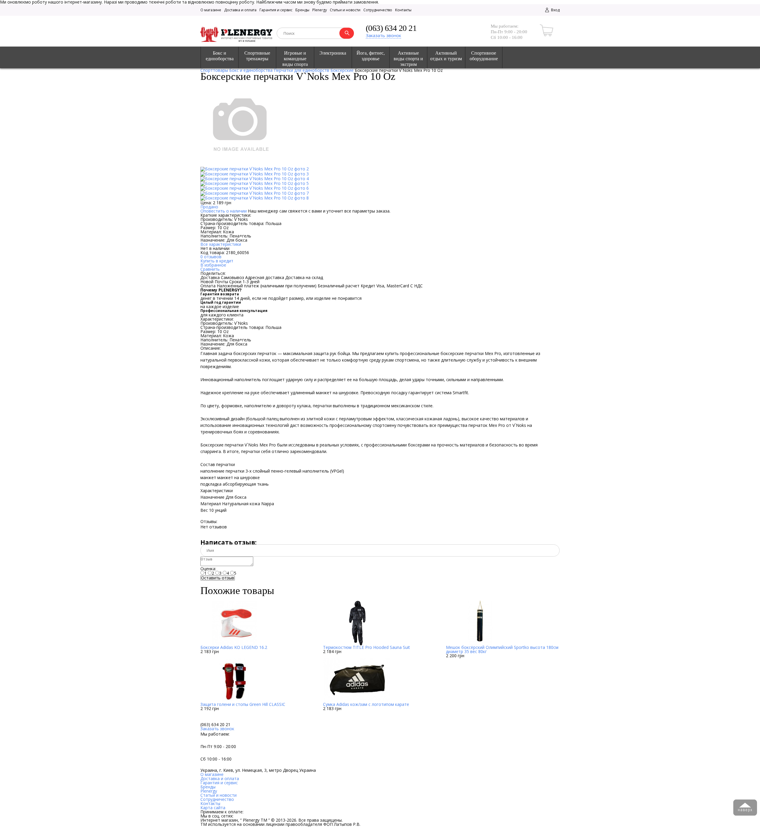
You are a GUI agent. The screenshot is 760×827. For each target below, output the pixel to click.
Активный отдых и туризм (446, 55)
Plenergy (319, 9)
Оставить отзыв (217, 578)
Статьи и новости (345, 9)
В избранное (213, 265)
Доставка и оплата (240, 9)
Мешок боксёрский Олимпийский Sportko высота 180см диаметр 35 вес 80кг (502, 649)
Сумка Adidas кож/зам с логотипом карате (366, 704)
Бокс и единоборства (220, 55)
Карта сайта (212, 807)
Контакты (403, 9)
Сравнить (210, 269)
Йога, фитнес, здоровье (371, 55)
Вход (555, 9)
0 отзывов (210, 256)
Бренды (302, 9)
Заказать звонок (383, 35)
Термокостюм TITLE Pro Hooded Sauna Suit (366, 647)
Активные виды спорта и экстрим (408, 58)
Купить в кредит (216, 261)
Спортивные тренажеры (257, 55)
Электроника (332, 53)
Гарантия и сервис (275, 9)
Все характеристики (220, 244)
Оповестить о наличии (223, 211)
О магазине (210, 9)
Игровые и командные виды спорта (295, 58)
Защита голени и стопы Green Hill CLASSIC (242, 704)
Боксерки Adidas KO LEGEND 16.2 (233, 647)
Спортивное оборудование (484, 55)
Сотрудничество (377, 9)
